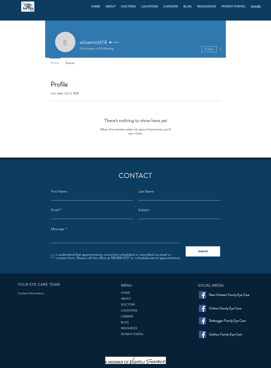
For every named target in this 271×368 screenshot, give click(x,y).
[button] (149, 6)
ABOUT (126, 298)
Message (57, 229)
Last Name (146, 191)
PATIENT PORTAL (132, 334)
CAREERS (127, 316)
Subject (143, 210)
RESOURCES (129, 328)
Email (55, 210)
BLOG (125, 322)
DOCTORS (128, 304)
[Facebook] (202, 294)
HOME (125, 292)
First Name (59, 191)
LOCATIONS (129, 310)
